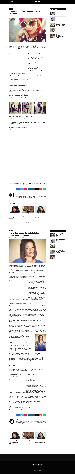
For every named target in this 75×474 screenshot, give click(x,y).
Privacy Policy (33, 467)
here (23, 411)
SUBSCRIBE (62, 1)
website (25, 409)
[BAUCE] (37, 2)
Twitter (29, 183)
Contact (39, 467)
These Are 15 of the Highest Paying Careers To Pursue (60, 29)
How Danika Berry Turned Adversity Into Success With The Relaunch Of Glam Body (14, 215)
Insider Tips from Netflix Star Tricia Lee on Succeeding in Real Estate (40, 215)
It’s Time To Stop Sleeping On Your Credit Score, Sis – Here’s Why (60, 24)
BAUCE (17, 193)
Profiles (11, 230)
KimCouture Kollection (18, 48)
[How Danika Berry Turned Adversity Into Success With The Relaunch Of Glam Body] (15, 209)
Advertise (27, 467)
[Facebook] (6, 47)
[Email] (6, 57)
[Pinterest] (6, 54)
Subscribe (48, 467)
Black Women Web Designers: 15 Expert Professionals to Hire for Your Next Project (60, 14)
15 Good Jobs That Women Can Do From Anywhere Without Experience (60, 36)
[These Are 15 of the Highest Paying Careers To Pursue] (52, 30)
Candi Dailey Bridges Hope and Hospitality (27, 214)
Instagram (34, 183)
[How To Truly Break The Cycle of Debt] (52, 19)
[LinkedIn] (6, 52)
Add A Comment (28, 222)
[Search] (65, 5)
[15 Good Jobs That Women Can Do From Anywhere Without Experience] (52, 36)
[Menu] (10, 5)
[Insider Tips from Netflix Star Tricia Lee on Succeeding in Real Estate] (40, 209)
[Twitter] (6, 49)
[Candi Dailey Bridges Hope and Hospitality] (28, 209)
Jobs (44, 467)
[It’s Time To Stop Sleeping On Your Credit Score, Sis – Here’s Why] (52, 25)
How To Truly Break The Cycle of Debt (60, 18)
